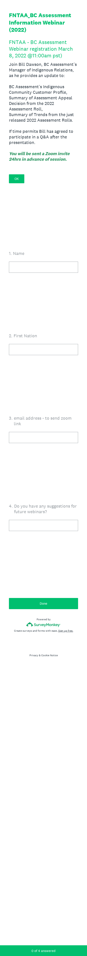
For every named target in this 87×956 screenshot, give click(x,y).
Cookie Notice (49, 655)
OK (16, 179)
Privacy (33, 655)
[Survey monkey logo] (44, 624)
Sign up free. (65, 631)
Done (43, 603)
